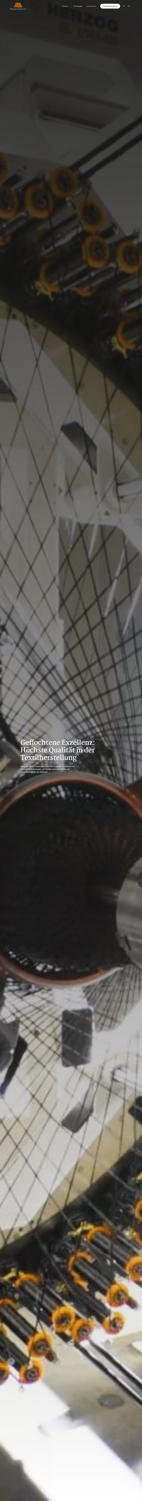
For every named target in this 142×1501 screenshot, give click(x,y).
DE (129, 6)
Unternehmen (91, 6)
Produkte (64, 6)
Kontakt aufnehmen (110, 6)
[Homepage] (18, 6)
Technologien (77, 6)
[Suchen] (123, 6)
